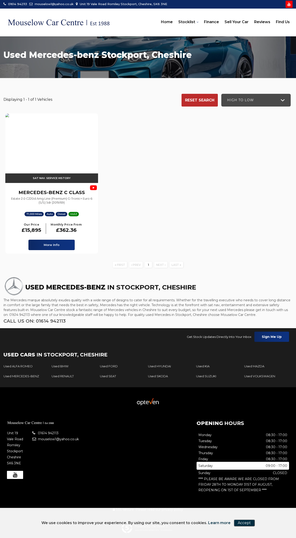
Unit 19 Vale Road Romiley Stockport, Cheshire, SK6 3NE (123, 4)
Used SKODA (158, 376)
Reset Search (199, 100)
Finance (211, 22)
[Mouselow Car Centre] (59, 22)
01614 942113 (17, 4)
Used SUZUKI (206, 376)
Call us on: (34, 321)
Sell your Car (237, 22)
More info (51, 245)
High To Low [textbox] (240, 100)
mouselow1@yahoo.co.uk (54, 4)
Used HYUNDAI (159, 366)
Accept (244, 523)
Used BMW (60, 366)
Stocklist (186, 22)
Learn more (219, 523)
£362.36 (66, 228)
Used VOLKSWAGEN (259, 376)
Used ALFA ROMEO (18, 366)
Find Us (283, 22)
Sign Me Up (272, 337)
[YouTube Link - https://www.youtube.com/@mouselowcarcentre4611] (289, 4)
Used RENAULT (63, 376)
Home (167, 22)
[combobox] (256, 100)
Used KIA (203, 366)
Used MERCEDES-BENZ (21, 376)
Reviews (262, 22)
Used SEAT (108, 376)
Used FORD (109, 366)
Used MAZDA (254, 366)
